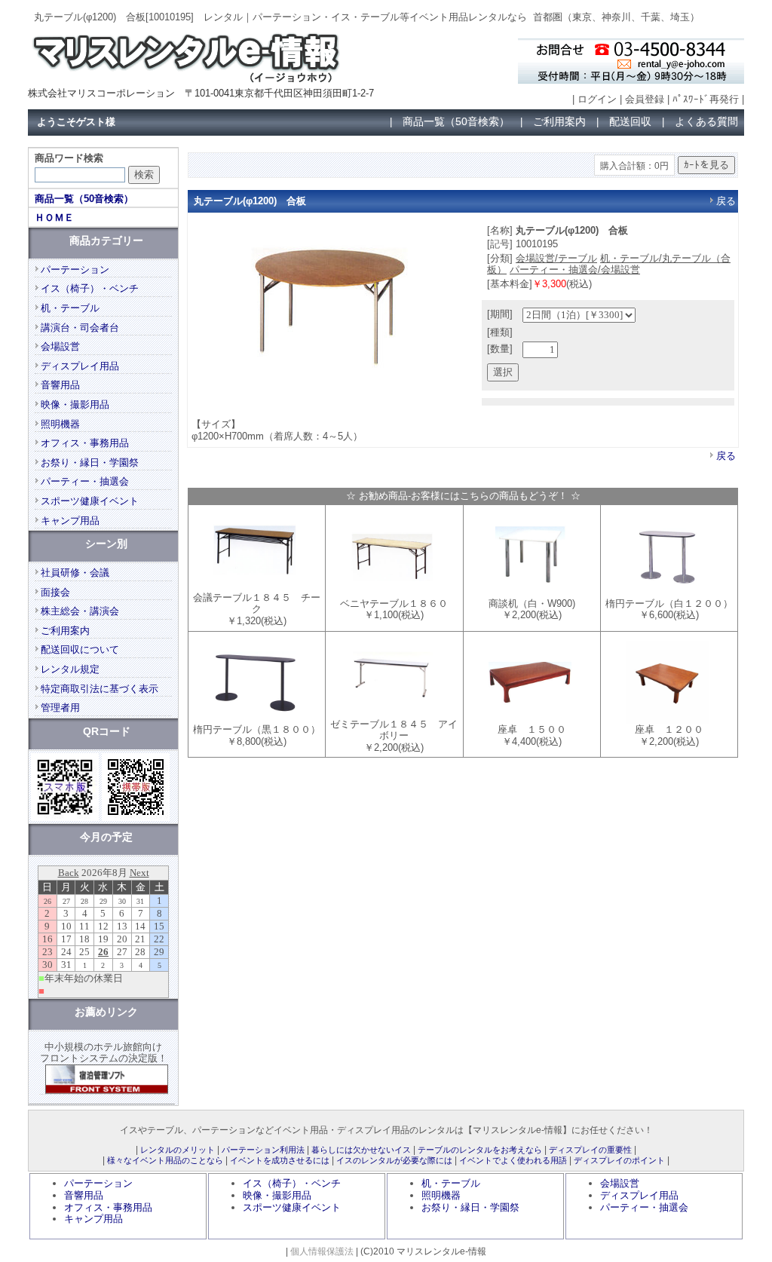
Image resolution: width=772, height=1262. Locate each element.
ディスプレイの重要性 (590, 1149)
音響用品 (60, 385)
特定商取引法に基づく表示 (99, 688)
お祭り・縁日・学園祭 (90, 462)
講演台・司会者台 (80, 327)
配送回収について (80, 649)
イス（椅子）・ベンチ (90, 288)
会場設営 (60, 346)
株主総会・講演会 (80, 611)
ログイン (597, 99)
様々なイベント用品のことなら (165, 1160)
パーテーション (75, 269)
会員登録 (644, 99)
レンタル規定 (70, 669)
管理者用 (60, 707)
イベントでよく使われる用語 (513, 1160)
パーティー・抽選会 (85, 481)
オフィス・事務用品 (85, 443)
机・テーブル (70, 308)
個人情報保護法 (322, 1251)
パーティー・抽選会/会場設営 (575, 269)
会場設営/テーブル (556, 258)
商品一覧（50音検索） (456, 121)
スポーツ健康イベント (90, 501)
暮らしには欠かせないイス (361, 1149)
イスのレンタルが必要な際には (394, 1160)
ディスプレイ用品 (80, 366)
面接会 (55, 592)
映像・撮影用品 (75, 404)
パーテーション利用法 (263, 1149)
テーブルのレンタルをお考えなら (480, 1149)
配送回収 (630, 121)
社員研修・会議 (75, 572)
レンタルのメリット (177, 1149)
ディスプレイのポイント (619, 1160)
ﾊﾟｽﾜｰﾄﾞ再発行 (705, 99)
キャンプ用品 (70, 520)
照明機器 (60, 424)
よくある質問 (706, 121)
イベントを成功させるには (279, 1160)
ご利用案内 (559, 121)
